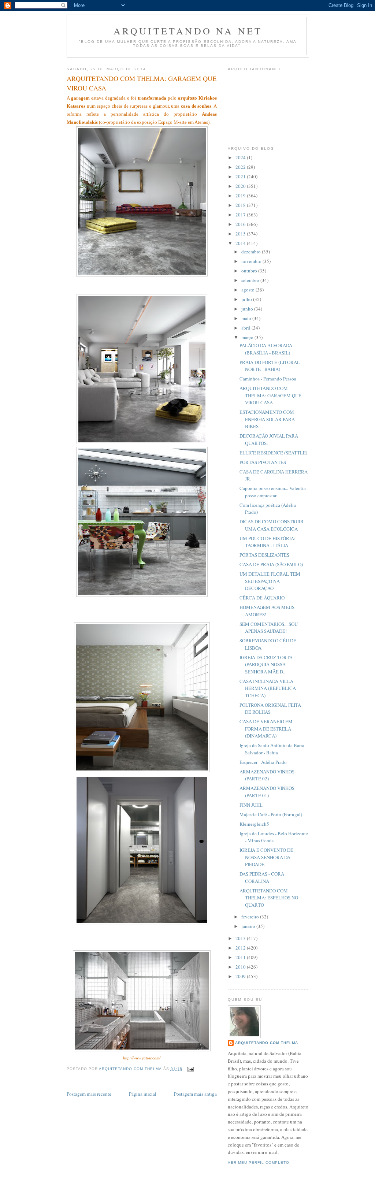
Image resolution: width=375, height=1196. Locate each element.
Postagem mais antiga (195, 1094)
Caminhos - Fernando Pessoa (268, 378)
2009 (241, 976)
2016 (241, 224)
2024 (241, 157)
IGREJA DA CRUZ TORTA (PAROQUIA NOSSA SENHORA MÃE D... (266, 664)
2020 (241, 186)
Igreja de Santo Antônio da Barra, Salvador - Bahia (272, 749)
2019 (241, 195)
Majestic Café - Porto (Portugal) (271, 814)
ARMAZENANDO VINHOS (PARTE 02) (267, 775)
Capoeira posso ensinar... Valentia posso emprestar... (273, 492)
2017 (241, 214)
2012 (241, 947)
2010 (241, 966)
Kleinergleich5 (254, 824)
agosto (248, 289)
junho (247, 308)
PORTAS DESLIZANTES (264, 554)
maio (246, 318)
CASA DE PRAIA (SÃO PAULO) (271, 564)
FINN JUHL (251, 805)
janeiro (248, 926)
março (248, 337)
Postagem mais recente (89, 1094)
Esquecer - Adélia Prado (263, 762)
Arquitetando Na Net (188, 31)
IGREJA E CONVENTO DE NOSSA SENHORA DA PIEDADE (266, 857)
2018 (241, 205)
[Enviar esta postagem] (190, 1069)
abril (246, 327)
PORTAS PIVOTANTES (263, 462)
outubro (249, 270)
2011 (241, 957)
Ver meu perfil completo (258, 1162)
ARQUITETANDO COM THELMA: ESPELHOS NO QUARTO (269, 897)
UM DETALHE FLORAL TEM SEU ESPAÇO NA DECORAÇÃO (270, 581)
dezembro (251, 251)
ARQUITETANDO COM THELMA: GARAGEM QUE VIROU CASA (270, 395)
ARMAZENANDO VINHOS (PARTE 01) (267, 792)
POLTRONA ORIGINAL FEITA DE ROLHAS (270, 709)
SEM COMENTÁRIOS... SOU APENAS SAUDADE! (269, 628)
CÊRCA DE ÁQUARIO (262, 597)
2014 (241, 243)
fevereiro (250, 916)
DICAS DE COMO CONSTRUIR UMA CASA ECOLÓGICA (272, 525)
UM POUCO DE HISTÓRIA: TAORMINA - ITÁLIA (268, 542)
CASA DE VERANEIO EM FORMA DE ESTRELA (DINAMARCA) (266, 728)
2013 (241, 938)
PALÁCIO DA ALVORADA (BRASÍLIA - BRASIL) (266, 349)
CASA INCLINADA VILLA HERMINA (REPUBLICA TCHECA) (268, 688)
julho (247, 299)
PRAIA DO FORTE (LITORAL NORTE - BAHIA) (270, 366)
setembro (250, 280)
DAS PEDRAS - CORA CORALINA (262, 877)
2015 (241, 233)
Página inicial (142, 1094)
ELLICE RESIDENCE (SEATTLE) (273, 452)
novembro (252, 261)
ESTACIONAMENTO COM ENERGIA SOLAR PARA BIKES (267, 419)
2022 (241, 167)
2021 (241, 176)
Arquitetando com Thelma (266, 1043)
